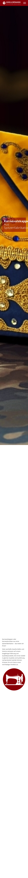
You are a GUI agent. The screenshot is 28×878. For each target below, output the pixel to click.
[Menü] (24, 3)
